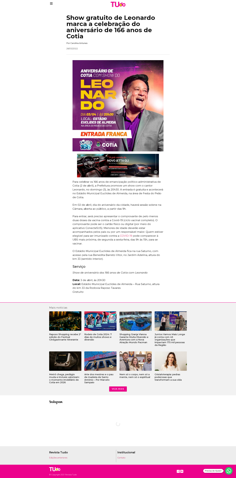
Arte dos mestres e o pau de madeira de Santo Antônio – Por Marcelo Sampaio (98, 378)
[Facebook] (181, 471)
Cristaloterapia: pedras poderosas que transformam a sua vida (168, 377)
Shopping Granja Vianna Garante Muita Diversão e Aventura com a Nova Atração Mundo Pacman (133, 338)
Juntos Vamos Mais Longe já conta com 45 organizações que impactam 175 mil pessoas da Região (170, 339)
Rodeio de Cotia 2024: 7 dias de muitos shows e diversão (98, 337)
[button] (51, 3)
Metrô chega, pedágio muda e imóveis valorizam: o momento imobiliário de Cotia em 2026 (64, 378)
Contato (121, 458)
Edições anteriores (58, 458)
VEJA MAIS (118, 389)
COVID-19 (126, 235)
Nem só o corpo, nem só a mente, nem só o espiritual (134, 376)
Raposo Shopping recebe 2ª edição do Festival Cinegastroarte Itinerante (65, 337)
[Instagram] (178, 471)
